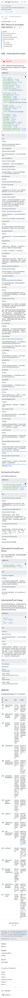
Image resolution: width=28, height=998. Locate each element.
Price (10, 619)
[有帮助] (13, 21)
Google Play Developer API (15, 16)
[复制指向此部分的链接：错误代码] (10, 690)
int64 (8, 151)
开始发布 (3, 955)
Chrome (3, 974)
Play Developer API (15, 2)
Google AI (3, 982)
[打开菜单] (2, 2)
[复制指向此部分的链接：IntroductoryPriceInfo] (21, 472)
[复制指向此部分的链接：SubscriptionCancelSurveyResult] (8, 551)
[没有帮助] (15, 21)
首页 (2, 16)
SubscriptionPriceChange (16, 111)
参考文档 (5, 18)
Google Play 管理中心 (6, 953)
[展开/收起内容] (8, 32)
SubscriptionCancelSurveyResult (18, 102)
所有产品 (3, 984)
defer (3, 678)
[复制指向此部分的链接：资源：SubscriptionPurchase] (2, 56)
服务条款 (3, 946)
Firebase (3, 977)
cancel (4, 669)
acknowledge (5, 664)
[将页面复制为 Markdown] (19, 27)
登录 (25, 1)
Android (3, 972)
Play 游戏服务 (4, 962)
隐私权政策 (7, 990)
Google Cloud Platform (6, 979)
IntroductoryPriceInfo (15, 90)
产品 (6, 16)
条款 (2, 990)
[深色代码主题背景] (25, 76)
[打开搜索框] (22, 2)
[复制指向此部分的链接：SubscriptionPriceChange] (24, 600)
